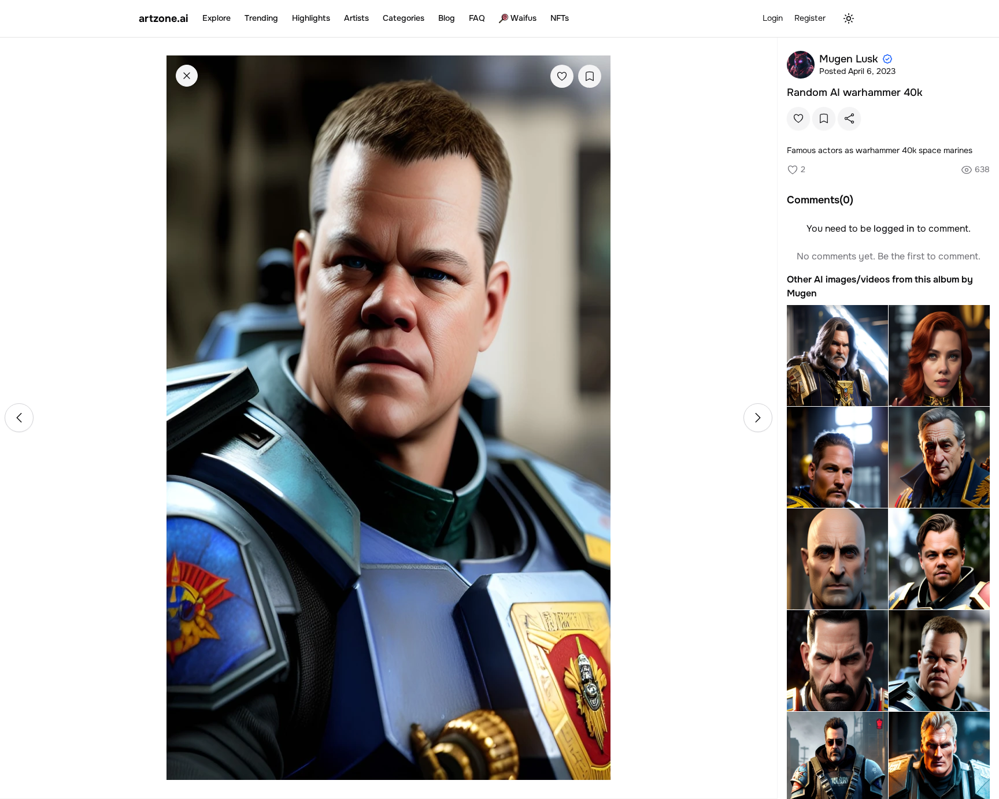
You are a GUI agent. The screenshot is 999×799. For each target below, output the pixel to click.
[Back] (187, 76)
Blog (446, 18)
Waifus (523, 18)
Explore (216, 18)
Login (773, 18)
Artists (356, 18)
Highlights (311, 18)
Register (810, 18)
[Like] (562, 76)
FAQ (477, 18)
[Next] (757, 417)
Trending (261, 18)
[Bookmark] (589, 76)
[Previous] (19, 417)
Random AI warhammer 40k (855, 92)
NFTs (559, 18)
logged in (894, 228)
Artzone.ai (163, 18)
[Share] (849, 118)
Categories (403, 18)
